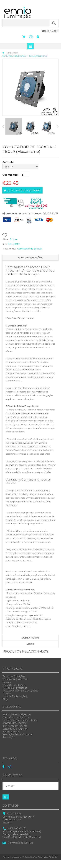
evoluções (14, 685)
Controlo (8, 161)
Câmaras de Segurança (15, 728)
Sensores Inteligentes (14, 723)
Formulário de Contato (20, 842)
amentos (15, 679)
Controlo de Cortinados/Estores (20, 720)
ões (14, 676)
